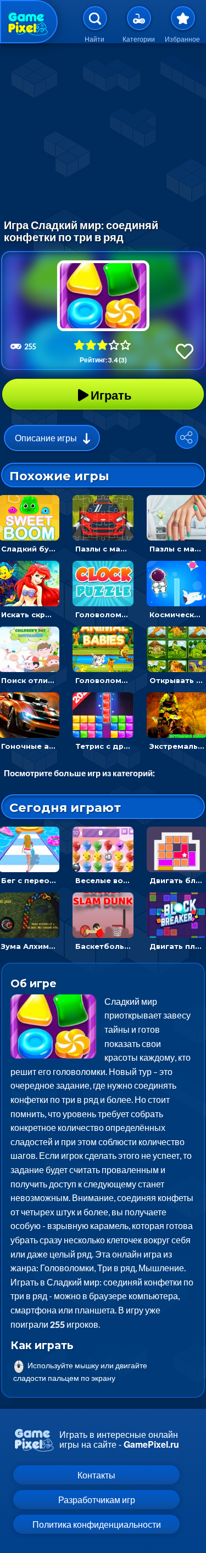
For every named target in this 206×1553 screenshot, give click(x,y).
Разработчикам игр (96, 1499)
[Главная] (29, 21)
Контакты (96, 1475)
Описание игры (46, 438)
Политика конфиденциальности (96, 1524)
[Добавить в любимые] (184, 351)
